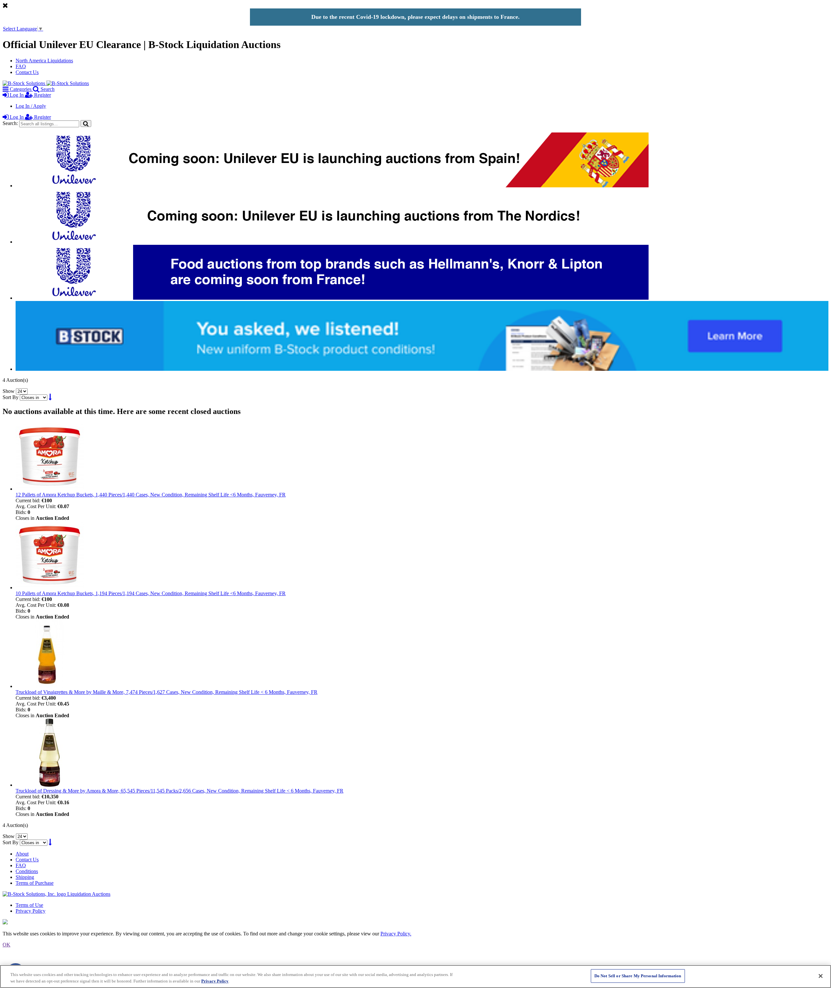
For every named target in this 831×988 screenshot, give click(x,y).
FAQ (21, 66)
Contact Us (27, 72)
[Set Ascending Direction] (50, 397)
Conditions (27, 871)
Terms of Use (29, 905)
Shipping (25, 877)
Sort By (11, 397)
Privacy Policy (30, 911)
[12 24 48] (22, 391)
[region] (415, 976)
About (22, 854)
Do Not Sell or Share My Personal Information (637, 975)
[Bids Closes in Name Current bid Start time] (34, 397)
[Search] (86, 123)
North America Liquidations (44, 60)
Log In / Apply (31, 106)
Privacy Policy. (395, 933)
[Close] (820, 976)
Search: (10, 123)
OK (6, 944)
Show (9, 391)
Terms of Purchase (35, 883)
